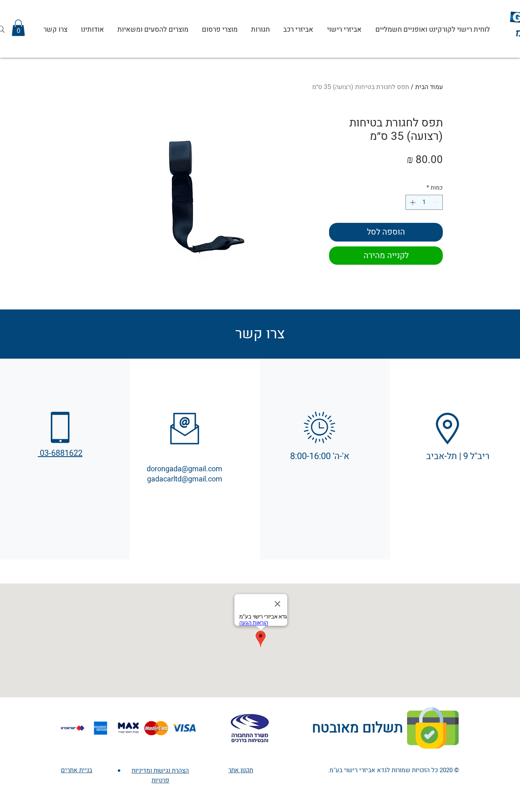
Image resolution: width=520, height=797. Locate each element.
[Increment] (412, 202)
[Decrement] (436, 202)
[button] (18, 28)
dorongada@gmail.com (184, 469)
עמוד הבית (429, 87)
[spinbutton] (424, 202)
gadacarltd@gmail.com (184, 479)
